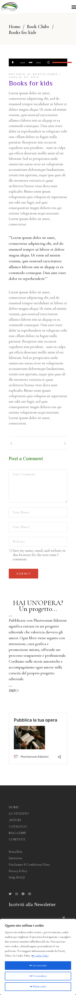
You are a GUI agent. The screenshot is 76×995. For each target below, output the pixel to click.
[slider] (57, 62)
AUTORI (15, 820)
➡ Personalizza (38, 976)
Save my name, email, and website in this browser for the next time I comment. (39, 554)
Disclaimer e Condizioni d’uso (29, 864)
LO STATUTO (19, 814)
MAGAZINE (17, 833)
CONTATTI (17, 839)
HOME (13, 807)
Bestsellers (15, 852)
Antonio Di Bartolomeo (33, 74)
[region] (38, 957)
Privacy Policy (18, 871)
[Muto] (48, 62)
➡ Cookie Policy (40, 955)
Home (14, 26)
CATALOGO (18, 826)
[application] (38, 62)
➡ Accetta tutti (38, 965)
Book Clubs (38, 26)
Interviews (15, 858)
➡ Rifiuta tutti (38, 986)
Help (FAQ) (17, 877)
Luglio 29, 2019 (24, 77)
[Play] (13, 62)
